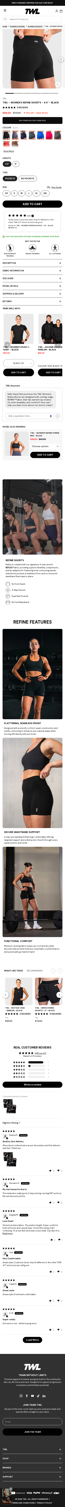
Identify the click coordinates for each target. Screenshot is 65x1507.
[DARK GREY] (32, 135)
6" (16, 164)
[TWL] (32, 1366)
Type (5, 172)
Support (8, 1476)
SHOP (6, 1458)
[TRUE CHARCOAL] (57, 135)
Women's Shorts (35, 26)
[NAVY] (23, 135)
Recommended (35, 970)
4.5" (7, 164)
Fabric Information (13, 270)
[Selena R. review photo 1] (10, 1159)
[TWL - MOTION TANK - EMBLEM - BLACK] (18, 991)
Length (7, 158)
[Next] (60, 59)
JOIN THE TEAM (32, 1432)
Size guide (8, 278)
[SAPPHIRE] (40, 135)
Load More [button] (32, 1339)
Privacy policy (44, 1503)
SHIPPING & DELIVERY (13, 293)
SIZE (32, 187)
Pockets (10, 178)
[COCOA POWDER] (15, 145)
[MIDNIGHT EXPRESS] (15, 135)
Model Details (10, 286)
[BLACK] (6, 135)
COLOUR (10, 127)
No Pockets (27, 178)
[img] (9, 1131)
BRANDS (7, 1467)
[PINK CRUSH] (49, 135)
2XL (45, 193)
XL (36, 193)
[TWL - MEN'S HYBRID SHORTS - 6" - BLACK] (48, 991)
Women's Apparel (17, 26)
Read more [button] (8, 1233)
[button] (9, 107)
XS (6, 193)
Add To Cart (45, 454)
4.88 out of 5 (40, 1053)
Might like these (13, 970)
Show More (8, 151)
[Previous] (6, 995)
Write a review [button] (32, 1084)
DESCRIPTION (9, 263)
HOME (5, 26)
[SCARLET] (6, 145)
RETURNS (7, 301)
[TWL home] (32, 11)
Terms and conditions (23, 1503)
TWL (5, 98)
